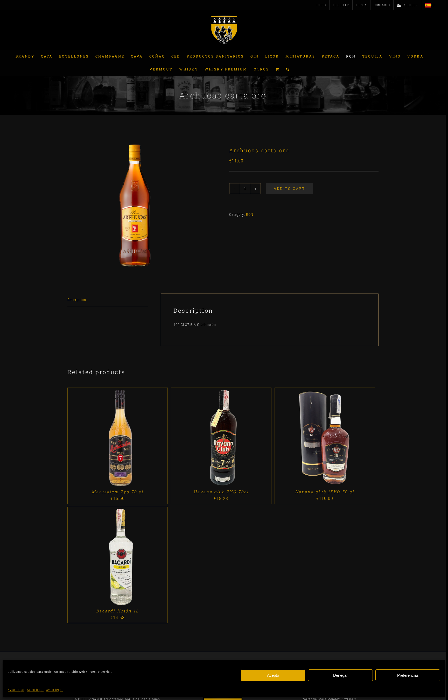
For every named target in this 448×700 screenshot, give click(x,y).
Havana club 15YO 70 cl (324, 491)
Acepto (273, 675)
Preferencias (408, 675)
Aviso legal (16, 690)
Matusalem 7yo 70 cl (117, 491)
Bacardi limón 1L (117, 610)
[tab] (107, 300)
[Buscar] (288, 69)
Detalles (132, 438)
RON (249, 214)
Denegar (340, 675)
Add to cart (289, 188)
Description (76, 300)
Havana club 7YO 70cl (221, 491)
